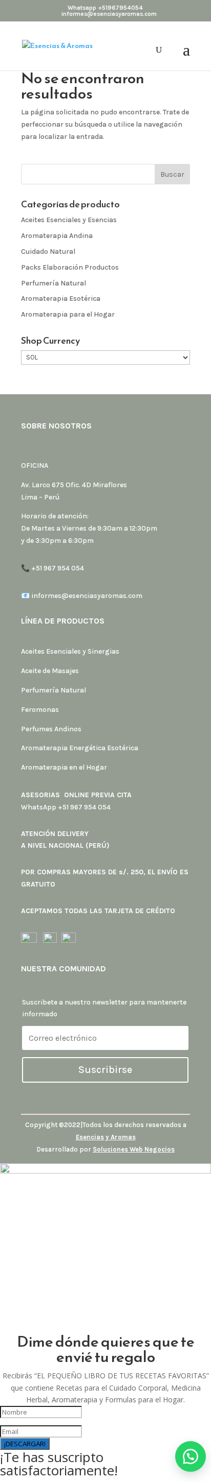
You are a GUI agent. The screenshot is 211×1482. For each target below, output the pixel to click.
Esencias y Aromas (106, 1137)
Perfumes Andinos (51, 729)
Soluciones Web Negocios (134, 1149)
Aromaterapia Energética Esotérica (79, 748)
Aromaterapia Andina (57, 235)
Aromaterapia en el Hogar (64, 767)
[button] (190, 1456)
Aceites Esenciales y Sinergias (70, 651)
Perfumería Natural (53, 283)
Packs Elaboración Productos (70, 267)
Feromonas (40, 709)
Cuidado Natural (48, 251)
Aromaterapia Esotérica (60, 298)
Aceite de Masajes (50, 670)
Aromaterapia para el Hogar (68, 314)
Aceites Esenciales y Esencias (69, 220)
